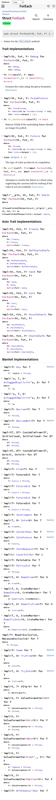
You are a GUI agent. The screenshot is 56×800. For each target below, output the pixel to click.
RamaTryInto (12, 619)
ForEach (26, 6)
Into (24, 520)
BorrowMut (23, 420)
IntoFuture (24, 537)
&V (46, 698)
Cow (29, 757)
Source (50, 366)
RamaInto (10, 592)
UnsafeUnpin (37, 314)
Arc (29, 720)
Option (10, 245)
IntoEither (24, 531)
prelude (21, 11)
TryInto (26, 671)
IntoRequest (25, 549)
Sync (32, 293)
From (19, 469)
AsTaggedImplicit (16, 397)
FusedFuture (39, 98)
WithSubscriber (27, 790)
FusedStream (19, 108)
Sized (27, 373)
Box (29, 738)
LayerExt (22, 554)
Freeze (33, 229)
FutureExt (23, 486)
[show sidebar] (3, 6)
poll (11, 168)
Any (18, 367)
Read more (11, 90)
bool (45, 119)
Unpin (46, 195)
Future (6, 23)
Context (36, 171)
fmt (10, 74)
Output (15, 157)
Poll (6, 174)
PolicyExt (23, 565)
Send (32, 271)
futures (12, 11)
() (41, 78)
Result (34, 78)
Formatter (10, 78)
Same (19, 650)
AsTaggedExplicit (16, 382)
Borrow (21, 409)
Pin (26, 168)
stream (5, 14)
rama (5, 11)
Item (39, 111)
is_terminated (17, 119)
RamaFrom (27, 577)
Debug (34, 56)
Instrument (24, 514)
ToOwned (16, 767)
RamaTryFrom (29, 604)
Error (7, 81)
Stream (30, 111)
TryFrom (16, 610)
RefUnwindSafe (39, 250)
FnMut (14, 111)
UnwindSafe (37, 335)
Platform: (6, 2)
